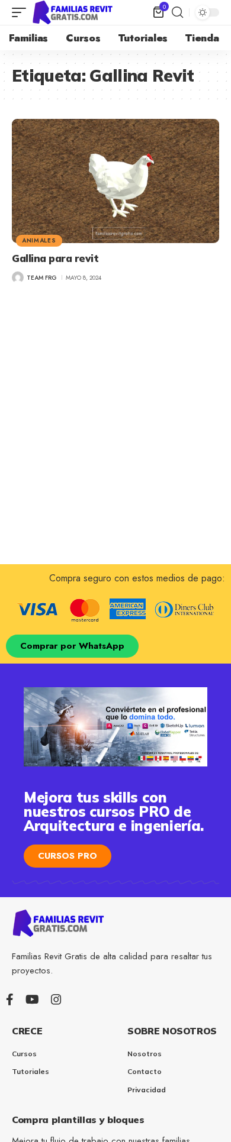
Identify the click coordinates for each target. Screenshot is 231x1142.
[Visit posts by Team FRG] (18, 277)
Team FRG (42, 277)
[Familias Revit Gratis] (73, 12)
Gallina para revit (55, 258)
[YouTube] (32, 999)
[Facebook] (10, 999)
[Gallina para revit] (115, 181)
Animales (39, 240)
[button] (22, 12)
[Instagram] (56, 999)
